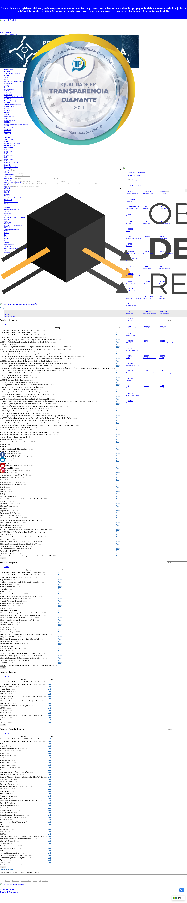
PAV (37, 186)
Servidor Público (10, 316)
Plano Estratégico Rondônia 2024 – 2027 (27, 184)
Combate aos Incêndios (27, 186)
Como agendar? (62, 184)
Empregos (88, 184)
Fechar (3, 558)
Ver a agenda (61, 181)
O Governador (19, 173)
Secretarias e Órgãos (129, 188)
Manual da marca (46, 184)
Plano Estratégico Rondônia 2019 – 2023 (27, 181)
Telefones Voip (26, 881)
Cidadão (7, 311)
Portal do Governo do (21, 165)
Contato (101, 184)
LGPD (95, 184)
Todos (6, 324)
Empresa (7, 313)
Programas (18, 178)
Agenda (56, 178)
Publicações (71, 184)
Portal (7, 184)
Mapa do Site (43, 881)
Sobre (13, 170)
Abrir (117, 330)
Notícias (79, 184)
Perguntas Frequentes (11, 186)
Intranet (7, 314)
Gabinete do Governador (22, 176)
